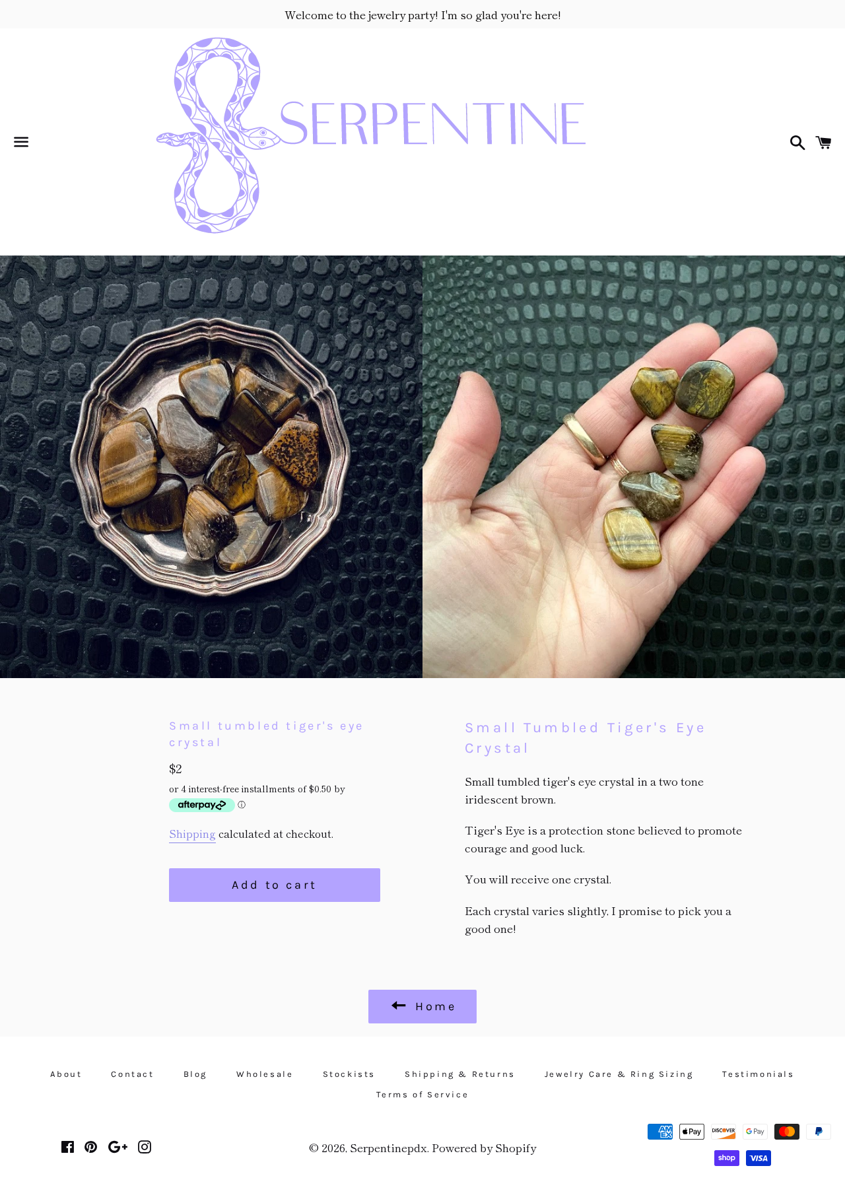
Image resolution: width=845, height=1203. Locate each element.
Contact (132, 1074)
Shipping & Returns (460, 1074)
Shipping (192, 833)
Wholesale (264, 1074)
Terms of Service (422, 1094)
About (66, 1074)
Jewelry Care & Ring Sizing (619, 1074)
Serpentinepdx (388, 1147)
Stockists (349, 1074)
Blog (195, 1074)
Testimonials (758, 1074)
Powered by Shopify (484, 1147)
